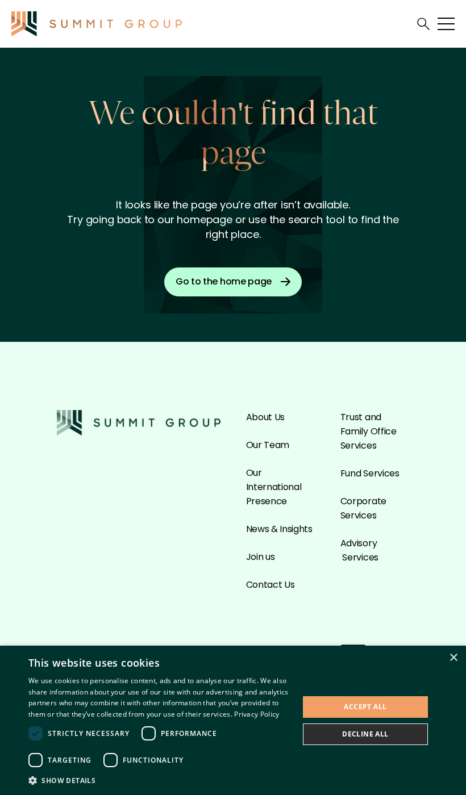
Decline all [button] (365, 734)
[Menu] (446, 24)
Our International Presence (274, 487)
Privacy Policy (256, 714)
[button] (159, 779)
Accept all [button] (365, 707)
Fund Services (370, 473)
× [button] (453, 658)
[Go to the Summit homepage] (96, 24)
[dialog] (233, 720)
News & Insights (279, 528)
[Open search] (423, 23)
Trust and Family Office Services (368, 431)
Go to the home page (224, 281)
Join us (260, 556)
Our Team (267, 444)
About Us (265, 417)
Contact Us (270, 584)
